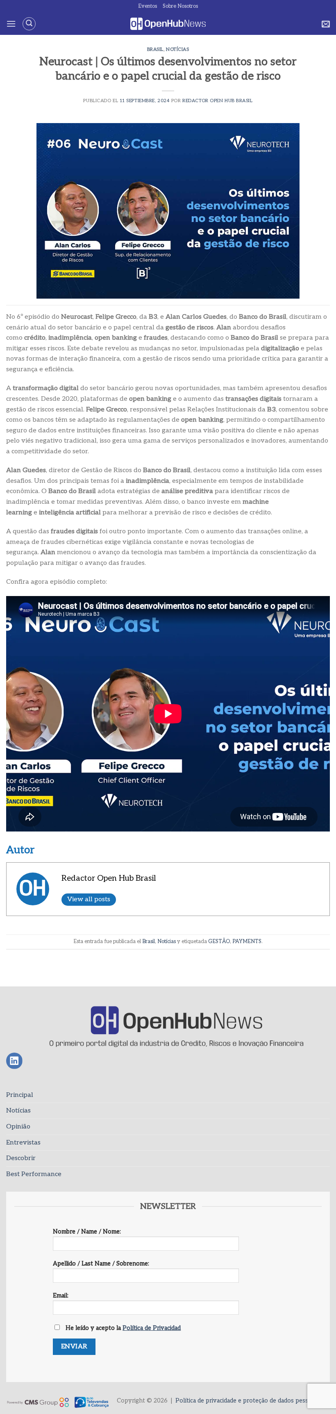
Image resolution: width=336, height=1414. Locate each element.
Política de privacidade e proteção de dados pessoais (247, 1400)
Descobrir (21, 1158)
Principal (19, 1095)
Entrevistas (23, 1143)
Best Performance (33, 1174)
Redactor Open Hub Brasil (217, 100)
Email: (60, 1295)
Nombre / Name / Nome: (87, 1231)
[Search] (29, 23)
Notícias (177, 49)
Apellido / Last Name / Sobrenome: (101, 1263)
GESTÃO (219, 941)
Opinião (18, 1127)
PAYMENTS (246, 941)
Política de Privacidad (152, 1328)
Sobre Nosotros (180, 6)
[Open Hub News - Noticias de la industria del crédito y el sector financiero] (168, 24)
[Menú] (11, 24)
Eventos (147, 6)
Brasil (155, 49)
